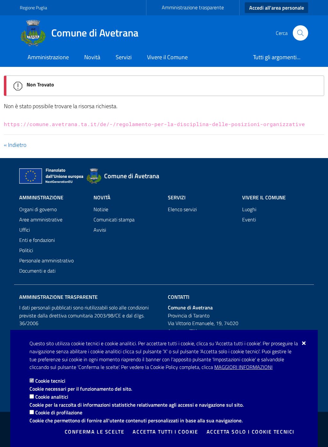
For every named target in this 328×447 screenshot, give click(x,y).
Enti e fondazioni (37, 240)
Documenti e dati (37, 271)
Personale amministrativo (46, 260)
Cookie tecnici (50, 381)
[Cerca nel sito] (300, 33)
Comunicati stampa (114, 219)
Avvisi (100, 230)
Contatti (178, 297)
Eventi (249, 219)
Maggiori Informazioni (243, 367)
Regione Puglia (33, 7)
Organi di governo (38, 209)
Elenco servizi (182, 209)
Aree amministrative (40, 219)
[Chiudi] (304, 343)
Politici (26, 250)
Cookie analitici (51, 397)
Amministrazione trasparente (193, 7)
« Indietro (15, 144)
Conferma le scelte (95, 431)
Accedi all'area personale (276, 8)
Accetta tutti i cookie (165, 431)
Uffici (24, 230)
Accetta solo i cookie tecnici (250, 431)
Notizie (101, 209)
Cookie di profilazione (58, 412)
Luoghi (249, 209)
